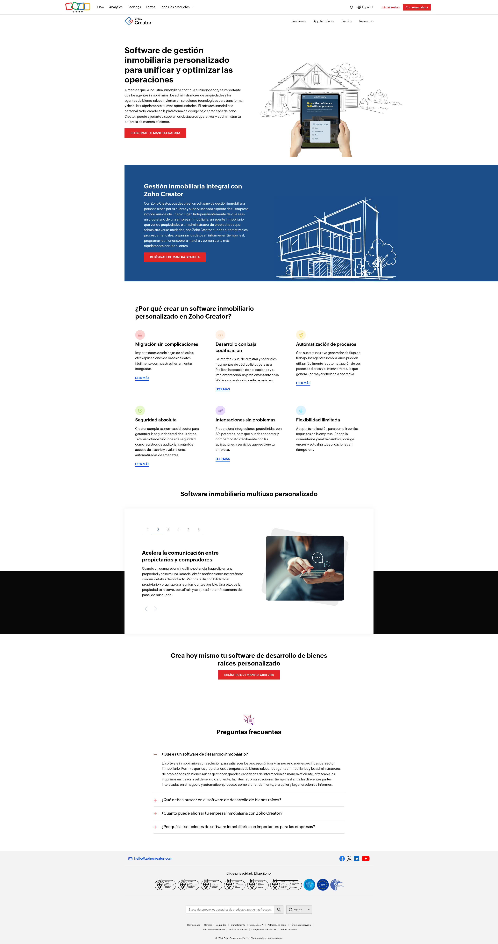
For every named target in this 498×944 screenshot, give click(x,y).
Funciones (299, 21)
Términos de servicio (300, 925)
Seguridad (221, 925)
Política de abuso (288, 929)
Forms (150, 7)
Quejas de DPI (256, 925)
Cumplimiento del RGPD (264, 929)
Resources (366, 21)
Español (367, 7)
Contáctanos (193, 925)
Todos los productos (175, 7)
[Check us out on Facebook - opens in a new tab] (342, 858)
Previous (147, 608)
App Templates (323, 21)
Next (154, 608)
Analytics (116, 7)
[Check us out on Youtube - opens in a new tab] (366, 858)
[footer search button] (278, 909)
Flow (100, 7)
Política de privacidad (214, 929)
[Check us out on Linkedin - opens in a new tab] (357, 858)
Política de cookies (238, 929)
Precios (346, 21)
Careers (208, 925)
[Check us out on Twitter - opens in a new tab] (349, 858)
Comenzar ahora (417, 7)
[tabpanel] (249, 569)
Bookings (134, 7)
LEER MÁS (142, 377)
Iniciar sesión (391, 7)
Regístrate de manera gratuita (155, 133)
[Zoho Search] (351, 7)
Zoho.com (77, 7)
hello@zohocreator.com (153, 858)
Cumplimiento (238, 925)
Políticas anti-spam (276, 925)
